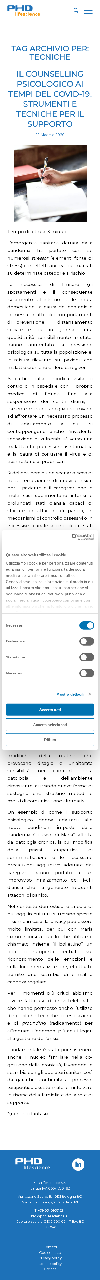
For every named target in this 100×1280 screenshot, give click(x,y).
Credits (50, 1269)
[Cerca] (73, 10)
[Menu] (85, 10)
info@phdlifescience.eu (50, 1216)
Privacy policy (50, 1258)
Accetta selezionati (50, 724)
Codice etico (50, 1252)
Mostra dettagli (70, 694)
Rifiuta (50, 740)
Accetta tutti (50, 709)
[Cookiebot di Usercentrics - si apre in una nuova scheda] (72, 536)
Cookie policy (50, 1263)
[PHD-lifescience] (41, 10)
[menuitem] (73, 10)
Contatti (50, 1247)
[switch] (86, 641)
